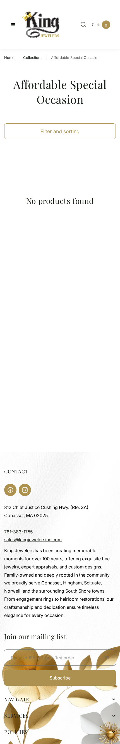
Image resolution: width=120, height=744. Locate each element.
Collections (32, 57)
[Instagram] (25, 490)
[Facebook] (10, 490)
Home (9, 57)
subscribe (60, 678)
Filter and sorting (60, 131)
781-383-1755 (18, 532)
